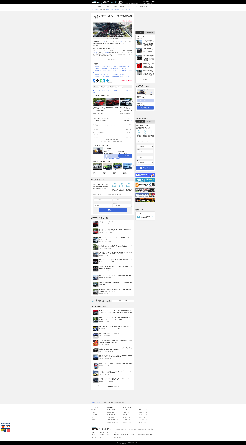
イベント (93, 417)
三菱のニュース (126, 416)
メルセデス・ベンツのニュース (145, 409)
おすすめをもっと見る (112, 386)
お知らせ (126, 434)
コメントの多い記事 (149, 32)
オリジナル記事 (143, 6)
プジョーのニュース (143, 419)
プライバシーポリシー (132, 434)
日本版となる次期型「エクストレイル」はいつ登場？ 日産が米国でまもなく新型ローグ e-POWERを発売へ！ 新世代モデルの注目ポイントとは (115, 311)
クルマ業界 (93, 411)
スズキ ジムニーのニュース (112, 422)
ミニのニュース (142, 417)
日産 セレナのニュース (111, 416)
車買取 (129, 6)
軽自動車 (107, 52)
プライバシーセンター (141, 434)
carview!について (117, 434)
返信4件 (97, 129)
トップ (94, 6)
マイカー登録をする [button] (123, 300)
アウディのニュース (143, 412)
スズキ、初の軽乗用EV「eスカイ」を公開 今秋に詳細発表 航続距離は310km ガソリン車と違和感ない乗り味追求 (115, 356)
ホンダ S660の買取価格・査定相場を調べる (113, 158)
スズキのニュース (126, 420)
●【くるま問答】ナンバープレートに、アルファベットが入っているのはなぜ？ (109, 74)
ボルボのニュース (142, 422)
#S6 (110, 86)
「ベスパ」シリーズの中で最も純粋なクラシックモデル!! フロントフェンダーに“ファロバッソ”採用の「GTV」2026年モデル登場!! (115, 246)
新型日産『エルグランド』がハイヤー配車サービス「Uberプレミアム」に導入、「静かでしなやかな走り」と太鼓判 (114, 318)
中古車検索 (115, 6)
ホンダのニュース (126, 414)
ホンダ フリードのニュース (112, 420)
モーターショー (94, 416)
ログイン (143, 1)
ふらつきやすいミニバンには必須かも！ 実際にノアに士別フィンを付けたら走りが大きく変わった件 (99, 109)
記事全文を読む (112, 59)
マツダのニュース (126, 417)
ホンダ (103, 41)
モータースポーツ (94, 414)
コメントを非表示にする (127, 118)
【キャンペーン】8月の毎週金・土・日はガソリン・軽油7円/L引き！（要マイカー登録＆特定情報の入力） (112, 91)
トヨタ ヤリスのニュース (112, 412)
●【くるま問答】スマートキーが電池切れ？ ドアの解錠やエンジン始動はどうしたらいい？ (111, 76)
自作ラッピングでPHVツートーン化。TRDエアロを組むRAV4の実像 (115, 275)
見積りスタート (114, 210)
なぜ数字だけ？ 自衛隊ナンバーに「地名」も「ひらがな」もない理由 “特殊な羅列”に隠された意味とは (115, 290)
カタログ (108, 6)
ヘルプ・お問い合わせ (117, 437)
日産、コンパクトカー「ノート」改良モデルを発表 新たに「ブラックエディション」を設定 (126, 109)
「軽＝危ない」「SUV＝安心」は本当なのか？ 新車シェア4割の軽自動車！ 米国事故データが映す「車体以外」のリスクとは (115, 253)
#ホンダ (100, 86)
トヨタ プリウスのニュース (112, 409)
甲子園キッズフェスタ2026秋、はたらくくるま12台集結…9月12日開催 (115, 363)
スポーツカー (96, 52)
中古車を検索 (126, 155)
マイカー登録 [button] (149, 94)
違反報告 (130, 124)
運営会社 (122, 434)
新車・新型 (93, 409)
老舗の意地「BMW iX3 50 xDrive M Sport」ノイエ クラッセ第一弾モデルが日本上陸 (115, 283)
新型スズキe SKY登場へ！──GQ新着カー (109, 333)
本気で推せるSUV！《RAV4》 (112, 107)
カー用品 (93, 412)
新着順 (131, 120)
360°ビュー (100, 6)
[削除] (10, 422)
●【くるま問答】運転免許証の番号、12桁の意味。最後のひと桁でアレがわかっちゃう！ (111, 68)
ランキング (140, 32)
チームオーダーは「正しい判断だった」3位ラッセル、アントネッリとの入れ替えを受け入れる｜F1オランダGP (115, 379)
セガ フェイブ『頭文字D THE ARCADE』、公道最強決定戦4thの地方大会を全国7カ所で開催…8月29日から (115, 341)
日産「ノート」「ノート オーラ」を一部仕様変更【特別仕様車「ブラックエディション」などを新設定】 (115, 260)
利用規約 (147, 434)
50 (128, 129)
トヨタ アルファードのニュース (113, 411)
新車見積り (122, 6)
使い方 (108, 118)
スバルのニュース (126, 419)
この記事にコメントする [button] (101, 120)
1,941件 (109, 150)
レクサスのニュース (127, 411)
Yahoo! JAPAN (152, 1)
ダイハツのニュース (127, 422)
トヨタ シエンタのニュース (112, 414)
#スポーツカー (119, 86)
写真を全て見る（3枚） (113, 38)
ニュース (135, 6)
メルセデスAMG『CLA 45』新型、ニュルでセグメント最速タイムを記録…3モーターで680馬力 (115, 267)
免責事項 (151, 434)
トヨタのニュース (126, 409)
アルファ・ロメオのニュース (145, 420)
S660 (121, 41)
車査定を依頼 (140, 121)
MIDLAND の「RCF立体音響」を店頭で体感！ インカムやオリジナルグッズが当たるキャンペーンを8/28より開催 (115, 327)
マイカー (151, 6)
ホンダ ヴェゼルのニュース (112, 419)
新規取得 (147, 1)
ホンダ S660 (107, 148)
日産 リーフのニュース (111, 417)
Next (132, 102)
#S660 (113, 86)
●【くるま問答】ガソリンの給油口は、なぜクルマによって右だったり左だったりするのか (111, 66)
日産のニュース (126, 412)
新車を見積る (150, 121)
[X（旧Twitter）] (105, 429)
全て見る (145, 79)
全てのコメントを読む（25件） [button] (112, 139)
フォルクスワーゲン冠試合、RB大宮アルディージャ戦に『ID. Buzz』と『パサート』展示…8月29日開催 (115, 372)
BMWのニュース (142, 411)
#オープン (106, 86)
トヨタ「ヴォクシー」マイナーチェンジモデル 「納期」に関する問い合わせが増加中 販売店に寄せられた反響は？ (115, 348)
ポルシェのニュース (143, 416)
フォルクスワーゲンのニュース (145, 414)
